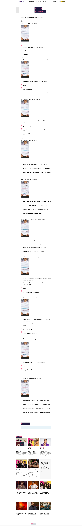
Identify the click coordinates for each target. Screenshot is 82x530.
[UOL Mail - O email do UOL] (56, 1)
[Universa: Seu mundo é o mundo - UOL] (21, 1)
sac (54, 1)
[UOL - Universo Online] (25, 1)
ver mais (32, 523)
